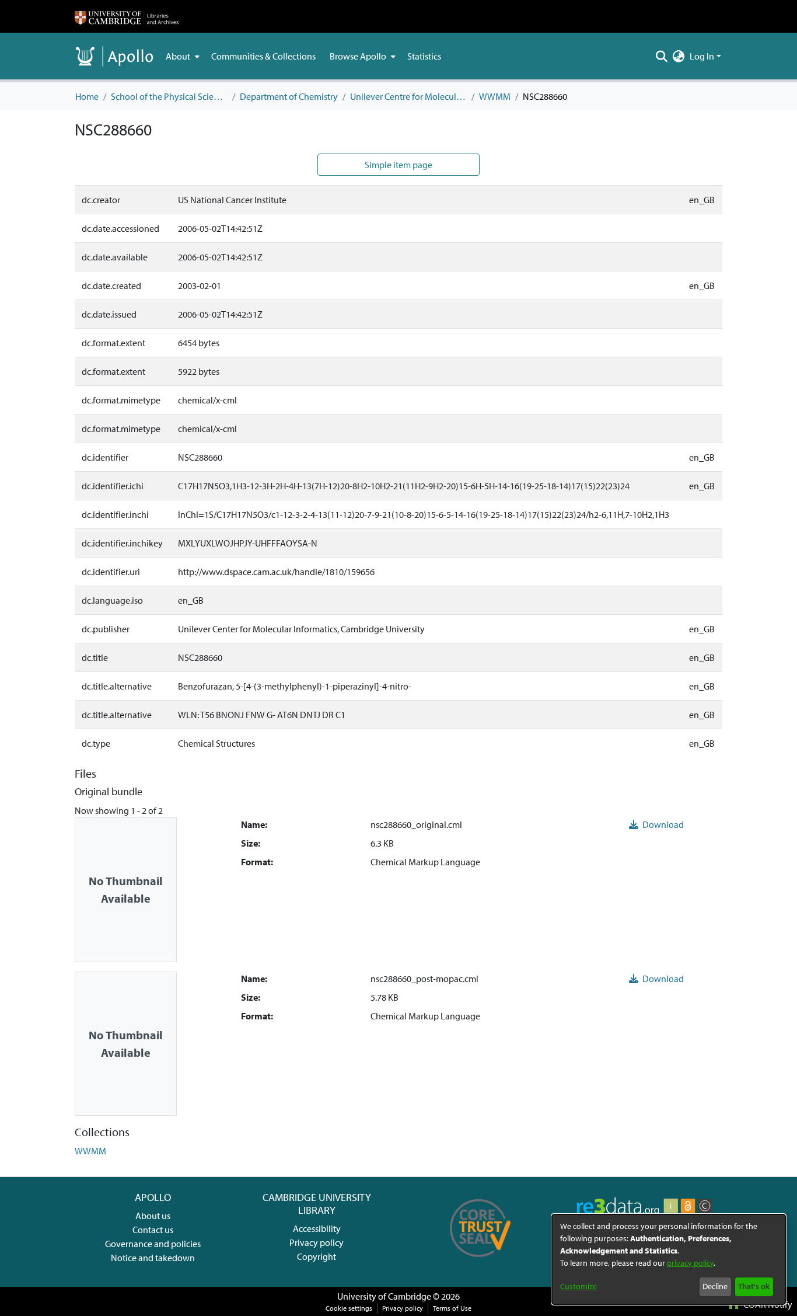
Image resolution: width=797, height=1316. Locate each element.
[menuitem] (181, 56)
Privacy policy (316, 1242)
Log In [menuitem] (702, 56)
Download (662, 824)
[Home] (127, 16)
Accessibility (317, 1228)
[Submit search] (662, 56)
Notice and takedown (153, 1257)
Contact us (152, 1229)
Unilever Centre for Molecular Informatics (408, 96)
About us (152, 1215)
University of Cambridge (384, 1296)
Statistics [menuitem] (424, 56)
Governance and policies (153, 1243)
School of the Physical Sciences (169, 96)
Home (87, 96)
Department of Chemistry (289, 96)
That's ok (754, 1286)
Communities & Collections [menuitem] (263, 56)
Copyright (316, 1256)
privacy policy (690, 1263)
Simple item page (398, 164)
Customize (578, 1286)
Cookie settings (349, 1308)
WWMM (495, 96)
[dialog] (668, 1259)
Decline (715, 1286)
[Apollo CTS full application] (480, 1261)
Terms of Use (452, 1308)
